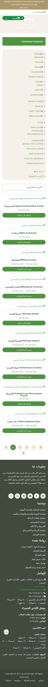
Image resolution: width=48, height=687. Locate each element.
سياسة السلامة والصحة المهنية (33, 509)
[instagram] (11, 496)
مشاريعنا (17, 680)
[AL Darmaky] (39, 12)
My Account (24, 8)
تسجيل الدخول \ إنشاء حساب (33, 546)
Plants (25, 24)
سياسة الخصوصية (38, 522)
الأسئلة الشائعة (39, 550)
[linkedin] (17, 496)
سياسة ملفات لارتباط (37, 517)
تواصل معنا (41, 563)
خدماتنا (8, 680)
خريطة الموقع (40, 586)
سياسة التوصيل (39, 534)
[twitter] (43, 496)
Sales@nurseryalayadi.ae (6, 632)
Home (34, 24)
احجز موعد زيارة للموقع (35, 567)
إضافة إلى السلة (24, 215)
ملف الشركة (40, 554)
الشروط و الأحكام (38, 526)
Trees (17, 24)
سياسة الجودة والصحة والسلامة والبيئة (29, 513)
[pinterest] (23, 496)
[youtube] (30, 496)
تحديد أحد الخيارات (24, 269)
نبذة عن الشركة (29, 680)
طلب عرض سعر (38, 559)
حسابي (41, 680)
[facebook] (36, 496)
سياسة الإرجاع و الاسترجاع (34, 530)
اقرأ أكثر (42, 488)
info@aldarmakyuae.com (31, 589)
